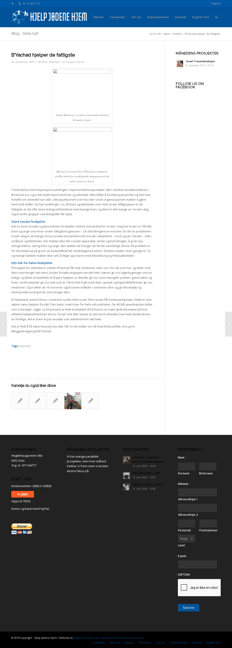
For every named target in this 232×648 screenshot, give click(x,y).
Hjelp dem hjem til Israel (148, 484)
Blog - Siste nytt (25, 33)
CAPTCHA (184, 575)
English (216, 3)
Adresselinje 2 (188, 515)
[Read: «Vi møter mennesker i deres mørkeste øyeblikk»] (126, 460)
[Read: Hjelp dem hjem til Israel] (126, 487)
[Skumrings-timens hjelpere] (55, 400)
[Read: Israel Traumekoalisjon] (180, 64)
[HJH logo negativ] (50, 17)
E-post (182, 556)
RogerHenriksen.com (86, 637)
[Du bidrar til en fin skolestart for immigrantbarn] (37, 400)
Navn (182, 457)
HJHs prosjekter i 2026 (146, 473)
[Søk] (216, 17)
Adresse (184, 484)
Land (181, 545)
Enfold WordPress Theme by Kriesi (123, 637)
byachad (24, 346)
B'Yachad (54, 62)
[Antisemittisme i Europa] (3, 324)
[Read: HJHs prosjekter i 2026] (126, 475)
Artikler (43, 62)
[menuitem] (215, 3)
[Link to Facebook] (12, 3)
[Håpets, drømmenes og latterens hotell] (19, 400)
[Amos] (72, 400)
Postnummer (208, 530)
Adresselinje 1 (188, 499)
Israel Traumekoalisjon (200, 61)
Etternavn (206, 473)
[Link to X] (19, 3)
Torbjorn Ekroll (75, 62)
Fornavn (184, 473)
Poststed (184, 530)
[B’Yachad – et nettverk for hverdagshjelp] (90, 400)
